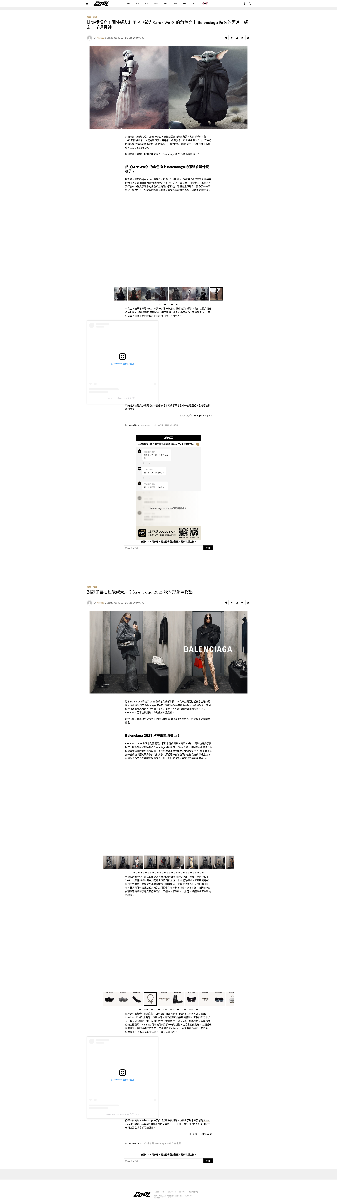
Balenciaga (145, 425)
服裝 (146, 3)
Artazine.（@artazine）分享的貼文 (122, 398)
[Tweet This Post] (231, 37)
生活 (193, 3)
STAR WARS (158, 425)
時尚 (169, 1143)
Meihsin (100, 38)
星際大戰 (169, 425)
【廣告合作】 (182, 1192)
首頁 (89, 17)
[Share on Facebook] (226, 37)
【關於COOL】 (159, 1192)
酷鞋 (137, 3)
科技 (165, 3)
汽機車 (175, 3)
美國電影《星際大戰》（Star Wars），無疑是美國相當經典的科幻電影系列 (163, 136)
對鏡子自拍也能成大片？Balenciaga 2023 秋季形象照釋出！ (168, 154)
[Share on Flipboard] (237, 37)
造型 (179, 1143)
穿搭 (174, 1143)
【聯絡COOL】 (171, 1192)
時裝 (176, 425)
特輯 (128, 3)
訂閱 (208, 548)
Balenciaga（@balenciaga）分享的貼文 (122, 1114)
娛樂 (156, 3)
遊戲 (184, 3)
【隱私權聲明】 (193, 1192)
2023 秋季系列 (147, 1143)
